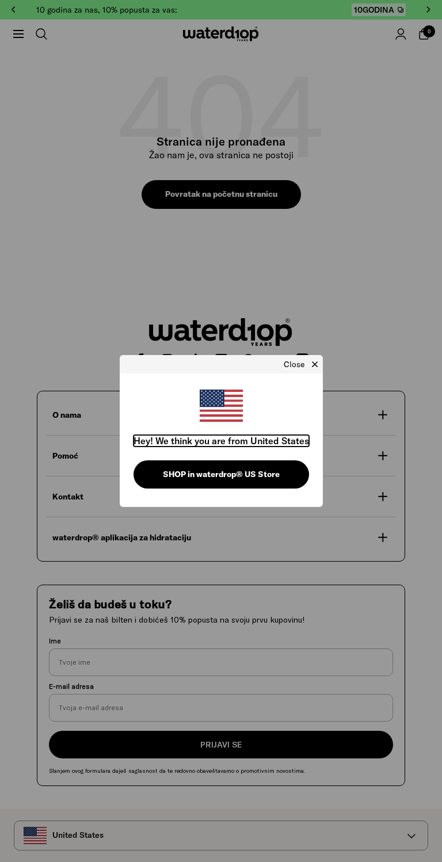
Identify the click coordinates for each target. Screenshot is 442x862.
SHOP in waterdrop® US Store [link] (221, 474)
